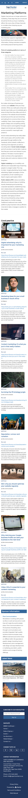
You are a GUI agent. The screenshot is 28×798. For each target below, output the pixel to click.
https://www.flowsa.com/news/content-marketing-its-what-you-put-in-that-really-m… (13, 356)
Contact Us (6, 741)
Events (5, 734)
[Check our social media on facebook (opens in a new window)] (2, 3)
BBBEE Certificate (8, 726)
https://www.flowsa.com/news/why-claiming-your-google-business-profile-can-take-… (14, 549)
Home (5, 728)
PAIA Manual (14, 793)
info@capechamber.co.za (15, 776)
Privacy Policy (14, 784)
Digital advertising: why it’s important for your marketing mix (12, 245)
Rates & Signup (8, 731)
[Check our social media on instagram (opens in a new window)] (12, 3)
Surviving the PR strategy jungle (13, 392)
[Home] (11, 7)
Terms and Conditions (14, 790)
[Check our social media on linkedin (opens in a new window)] (9, 3)
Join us (25, 2)
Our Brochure (7, 736)
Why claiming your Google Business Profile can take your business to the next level (12, 537)
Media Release (7, 739)
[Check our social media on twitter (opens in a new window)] (6, 3)
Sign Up (14, 717)
